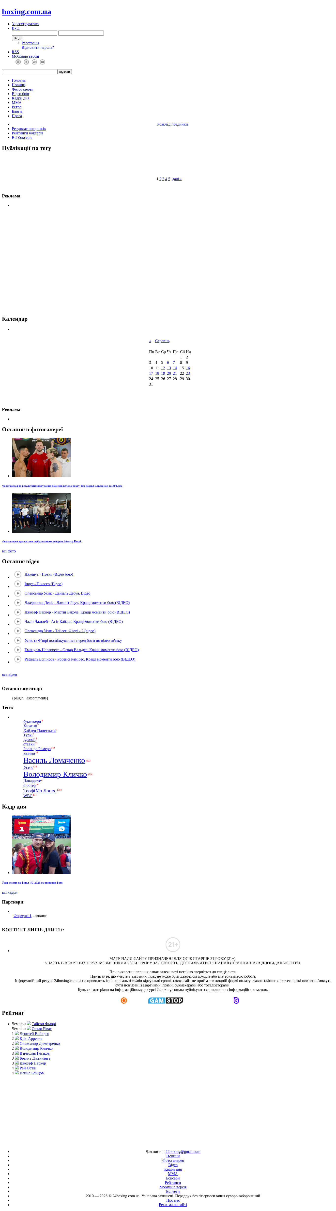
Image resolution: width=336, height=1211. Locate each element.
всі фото (9, 551)
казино (29, 753)
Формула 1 (22, 916)
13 (169, 368)
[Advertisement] (168, 1110)
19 (163, 373)
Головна (19, 80)
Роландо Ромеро (37, 748)
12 (163, 368)
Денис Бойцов (32, 1073)
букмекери (32, 721)
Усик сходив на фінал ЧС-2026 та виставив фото (32, 882)
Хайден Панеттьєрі (39, 730)
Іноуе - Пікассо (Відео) (43, 584)
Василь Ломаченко (54, 760)
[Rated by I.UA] (157, 1143)
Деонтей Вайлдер (34, 1034)
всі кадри (9, 892)
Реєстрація (30, 43)
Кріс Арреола (31, 1038)
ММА (17, 102)
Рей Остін (28, 1068)
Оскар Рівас (42, 1029)
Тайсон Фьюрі (44, 1024)
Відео (173, 1165)
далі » (177, 179)
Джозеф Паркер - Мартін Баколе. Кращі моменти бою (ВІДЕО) (77, 612)
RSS (15, 52)
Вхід (15, 28)
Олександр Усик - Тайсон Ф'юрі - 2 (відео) (60, 631)
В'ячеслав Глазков (35, 1053)
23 (188, 373)
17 (151, 373)
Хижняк (30, 726)
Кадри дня (20, 98)
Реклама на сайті (173, 1205)
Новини (18, 85)
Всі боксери (22, 137)
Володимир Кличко (55, 774)
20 (169, 373)
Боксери (173, 1178)
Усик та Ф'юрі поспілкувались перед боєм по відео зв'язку (73, 640)
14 (175, 368)
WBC (27, 795)
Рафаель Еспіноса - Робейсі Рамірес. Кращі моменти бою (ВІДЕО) (80, 659)
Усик (28, 767)
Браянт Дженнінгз (35, 1058)
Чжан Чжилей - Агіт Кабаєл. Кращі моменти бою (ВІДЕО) (74, 621)
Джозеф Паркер (33, 1063)
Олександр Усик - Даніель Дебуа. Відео (57, 593)
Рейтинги (173, 1182)
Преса (17, 116)
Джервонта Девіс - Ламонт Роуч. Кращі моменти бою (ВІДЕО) (77, 602)
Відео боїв (20, 94)
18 (157, 373)
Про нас (173, 1200)
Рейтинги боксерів (27, 133)
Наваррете (32, 781)
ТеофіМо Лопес (39, 790)
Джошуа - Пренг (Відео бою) (49, 574)
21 (175, 373)
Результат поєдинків (29, 129)
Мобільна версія (25, 56)
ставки (29, 744)
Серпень (162, 341)
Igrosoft (29, 740)
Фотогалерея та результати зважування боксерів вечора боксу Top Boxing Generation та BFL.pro (62, 485)
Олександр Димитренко (40, 1043)
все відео (9, 674)
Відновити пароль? (38, 47)
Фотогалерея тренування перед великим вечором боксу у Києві (41, 541)
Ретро (16, 107)
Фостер (29, 785)
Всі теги (173, 1191)
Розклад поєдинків (173, 124)
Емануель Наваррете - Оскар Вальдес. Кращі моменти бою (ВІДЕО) (82, 650)
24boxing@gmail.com (183, 1151)
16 (188, 368)
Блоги (17, 111)
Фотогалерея (22, 89)
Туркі (27, 735)
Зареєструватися (25, 24)
